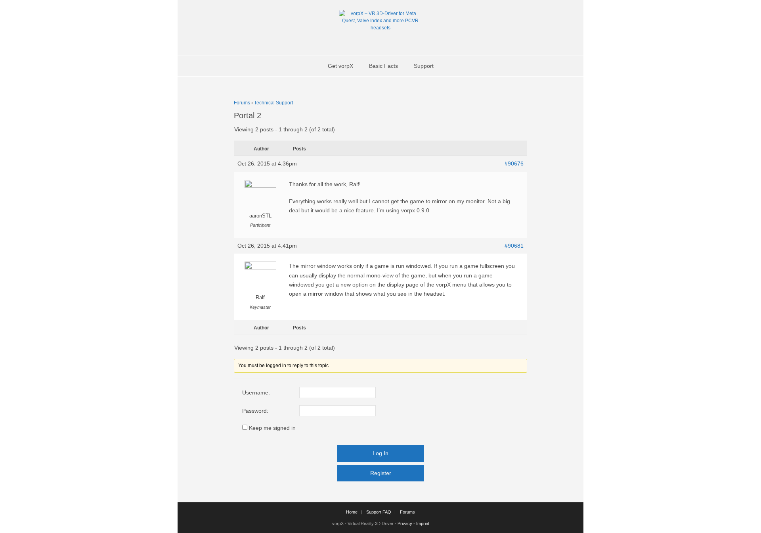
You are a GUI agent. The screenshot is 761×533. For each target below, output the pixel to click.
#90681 (514, 245)
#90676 (514, 163)
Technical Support (273, 103)
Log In (380, 453)
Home (352, 512)
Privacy (405, 523)
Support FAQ (378, 512)
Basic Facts (383, 66)
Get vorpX (340, 66)
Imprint (422, 523)
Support (424, 66)
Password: (255, 411)
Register (380, 473)
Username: (256, 392)
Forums (242, 103)
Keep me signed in (272, 428)
